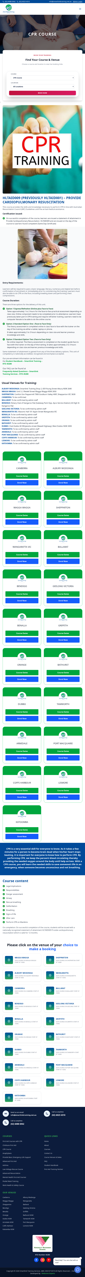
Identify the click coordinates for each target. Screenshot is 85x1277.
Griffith (25, 1211)
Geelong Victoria (29, 1208)
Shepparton (7, 1204)
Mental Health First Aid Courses (14, 1177)
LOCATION (14, 83)
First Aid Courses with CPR (12, 1141)
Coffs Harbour (8, 1226)
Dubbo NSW (7, 1219)
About (46, 1145)
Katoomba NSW (8, 1229)
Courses (47, 1149)
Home (46, 1141)
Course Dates (22, 476)
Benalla (5, 1211)
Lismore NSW (28, 1226)
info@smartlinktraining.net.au (60, 1)
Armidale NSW (8, 1222)
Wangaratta (27, 1201)
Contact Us (48, 1153)
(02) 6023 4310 (58, 1115)
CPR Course (7, 1149)
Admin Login (77, 1)
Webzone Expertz (48, 1273)
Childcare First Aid (9, 1145)
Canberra (6, 1197)
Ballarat (26, 1204)
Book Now (42, 93)
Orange (5, 1215)
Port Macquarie (28, 1222)
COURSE (13, 74)
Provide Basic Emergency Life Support (17, 1157)
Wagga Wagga (8, 1201)
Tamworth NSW (28, 1219)
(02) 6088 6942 (17, 1124)
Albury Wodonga (29, 1197)
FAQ (45, 1161)
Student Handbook (51, 1165)
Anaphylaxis (7, 1153)
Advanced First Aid (9, 1161)
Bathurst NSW (28, 1215)
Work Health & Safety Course (13, 1185)
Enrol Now (22, 482)
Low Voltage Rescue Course (13, 1169)
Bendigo (6, 1208)
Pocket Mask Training (10, 1181)
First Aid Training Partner (53, 1169)
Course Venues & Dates (53, 1157)
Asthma (5, 1165)
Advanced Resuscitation (11, 1173)
